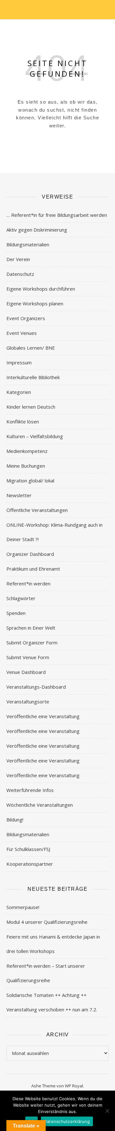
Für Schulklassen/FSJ (28, 849)
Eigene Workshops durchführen (40, 288)
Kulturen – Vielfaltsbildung (34, 436)
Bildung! (14, 819)
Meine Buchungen (25, 466)
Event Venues (21, 333)
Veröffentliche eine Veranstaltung (43, 716)
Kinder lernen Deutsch (30, 407)
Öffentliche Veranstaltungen (37, 510)
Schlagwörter (20, 598)
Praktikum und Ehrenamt (33, 569)
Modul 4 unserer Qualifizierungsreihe (47, 922)
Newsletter (19, 495)
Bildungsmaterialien (27, 244)
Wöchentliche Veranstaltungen (39, 805)
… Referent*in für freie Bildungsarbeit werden (56, 215)
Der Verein (18, 259)
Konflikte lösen (22, 421)
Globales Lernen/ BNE (30, 347)
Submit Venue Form (27, 657)
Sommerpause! (22, 907)
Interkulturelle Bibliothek (33, 377)
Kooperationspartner (29, 864)
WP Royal (74, 1086)
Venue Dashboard (26, 672)
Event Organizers (25, 318)
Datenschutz (20, 274)
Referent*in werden (28, 583)
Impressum (19, 362)
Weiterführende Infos (30, 790)
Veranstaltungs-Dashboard (36, 687)
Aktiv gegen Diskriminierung (36, 229)
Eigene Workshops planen (34, 303)
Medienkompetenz (27, 451)
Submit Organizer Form (31, 642)
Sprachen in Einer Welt (30, 628)
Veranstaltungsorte (27, 701)
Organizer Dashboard (30, 554)
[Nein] (107, 1111)
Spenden (16, 613)
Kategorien (18, 392)
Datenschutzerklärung (67, 1121)
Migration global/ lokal (30, 480)
